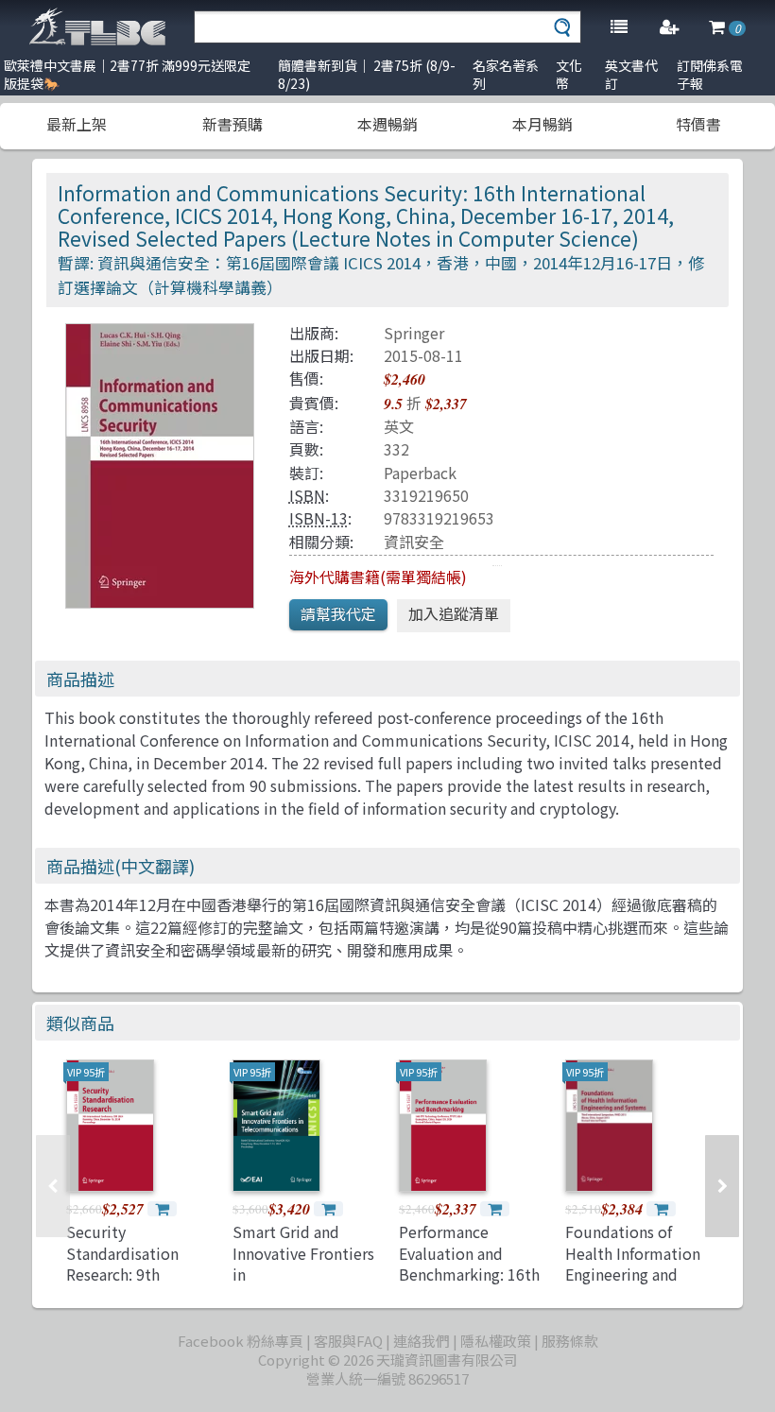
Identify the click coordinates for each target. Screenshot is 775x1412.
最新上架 (76, 123)
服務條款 (570, 1341)
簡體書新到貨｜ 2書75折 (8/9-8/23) (367, 74)
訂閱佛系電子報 (710, 74)
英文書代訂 (631, 74)
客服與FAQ (348, 1341)
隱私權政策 (495, 1341)
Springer (414, 332)
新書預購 (232, 123)
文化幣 (569, 74)
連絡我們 (421, 1341)
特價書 (698, 123)
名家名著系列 (506, 74)
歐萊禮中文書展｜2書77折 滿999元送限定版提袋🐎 (127, 74)
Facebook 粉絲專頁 (240, 1341)
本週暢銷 (387, 123)
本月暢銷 (542, 123)
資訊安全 (414, 541)
